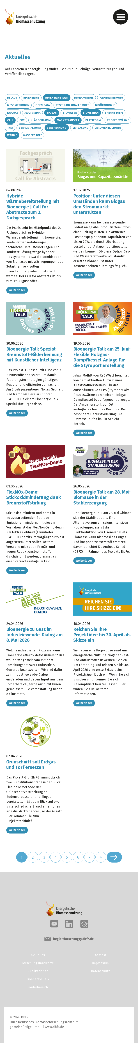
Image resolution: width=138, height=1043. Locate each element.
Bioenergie (31, 97)
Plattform (93, 120)
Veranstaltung (30, 127)
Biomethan (91, 112)
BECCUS (12, 97)
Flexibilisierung (111, 97)
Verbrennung (56, 127)
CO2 (22, 120)
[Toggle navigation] (120, 17)
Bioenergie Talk (56, 97)
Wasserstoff (32, 135)
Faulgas (12, 112)
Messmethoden (18, 105)
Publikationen (37, 971)
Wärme (12, 135)
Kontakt (100, 955)
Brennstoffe (114, 112)
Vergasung (81, 127)
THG (10, 127)
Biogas (52, 112)
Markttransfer (68, 120)
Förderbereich (37, 987)
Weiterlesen (17, 290)
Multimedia (32, 112)
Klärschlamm (41, 120)
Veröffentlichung (108, 127)
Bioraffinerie (83, 97)
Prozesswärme (118, 120)
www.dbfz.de (54, 1027)
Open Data (42, 105)
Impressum (100, 963)
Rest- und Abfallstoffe (72, 105)
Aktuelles (38, 955)
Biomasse (70, 112)
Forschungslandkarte (38, 963)
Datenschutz (100, 971)
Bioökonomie (105, 105)
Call (10, 120)
